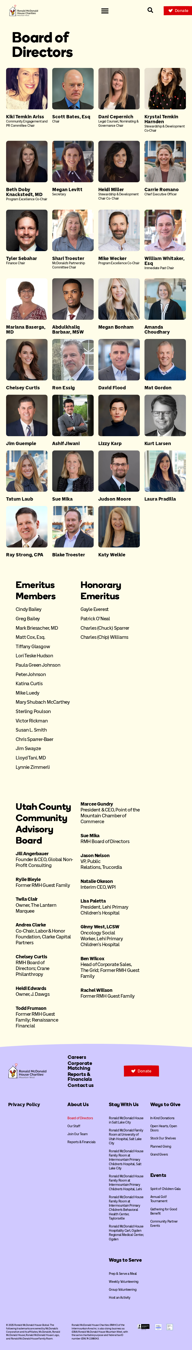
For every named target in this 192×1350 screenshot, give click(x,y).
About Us (78, 1104)
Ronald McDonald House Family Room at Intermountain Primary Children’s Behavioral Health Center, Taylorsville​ (126, 1207)
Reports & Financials (81, 1142)
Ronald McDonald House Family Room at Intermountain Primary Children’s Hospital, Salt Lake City (126, 1159)
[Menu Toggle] (105, 11)
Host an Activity (119, 1298)
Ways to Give (165, 1104)
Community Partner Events (164, 1224)
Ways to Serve (125, 1260)
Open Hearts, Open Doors (163, 1128)
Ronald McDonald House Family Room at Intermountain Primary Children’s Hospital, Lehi (126, 1182)
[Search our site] (150, 10)
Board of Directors (80, 1118)
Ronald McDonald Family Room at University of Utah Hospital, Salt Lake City (126, 1136)
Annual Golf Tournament (158, 1199)
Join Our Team (77, 1134)
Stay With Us (124, 1104)
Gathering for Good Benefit (163, 1211)
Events (158, 1175)
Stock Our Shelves (163, 1138)
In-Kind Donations (162, 1118)
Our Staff (73, 1126)
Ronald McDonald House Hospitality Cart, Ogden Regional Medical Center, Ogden (126, 1232)
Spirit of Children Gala (165, 1189)
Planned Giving (160, 1147)
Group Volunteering (122, 1290)
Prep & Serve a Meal (123, 1274)
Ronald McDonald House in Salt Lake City (126, 1120)
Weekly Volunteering (123, 1282)
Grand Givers (159, 1155)
